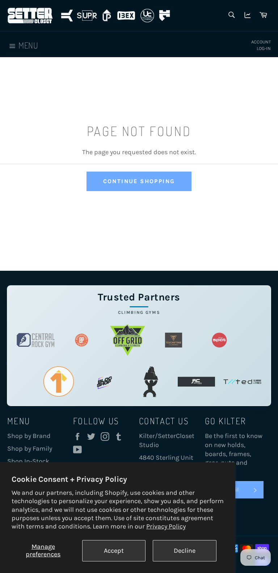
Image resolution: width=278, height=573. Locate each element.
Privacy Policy (166, 526)
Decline (184, 551)
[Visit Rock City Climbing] (196, 381)
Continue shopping (139, 181)
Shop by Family (29, 448)
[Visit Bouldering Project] (81, 340)
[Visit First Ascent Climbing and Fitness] (59, 381)
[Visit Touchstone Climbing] (173, 340)
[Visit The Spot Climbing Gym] (219, 340)
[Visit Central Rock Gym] (35, 340)
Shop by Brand (29, 436)
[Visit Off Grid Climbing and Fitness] (127, 340)
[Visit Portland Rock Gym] (150, 381)
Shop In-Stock (28, 461)
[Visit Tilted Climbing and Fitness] (242, 381)
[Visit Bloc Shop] (104, 381)
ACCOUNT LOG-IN (261, 45)
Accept (114, 551)
